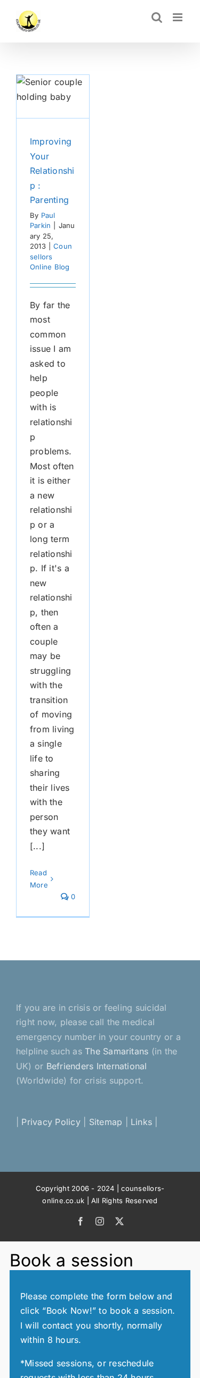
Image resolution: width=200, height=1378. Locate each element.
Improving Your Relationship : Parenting (52, 170)
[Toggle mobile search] (156, 17)
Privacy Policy (50, 1122)
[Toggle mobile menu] (178, 17)
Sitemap (106, 1122)
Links (141, 1122)
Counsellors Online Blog (51, 256)
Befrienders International (96, 1066)
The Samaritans (116, 1051)
